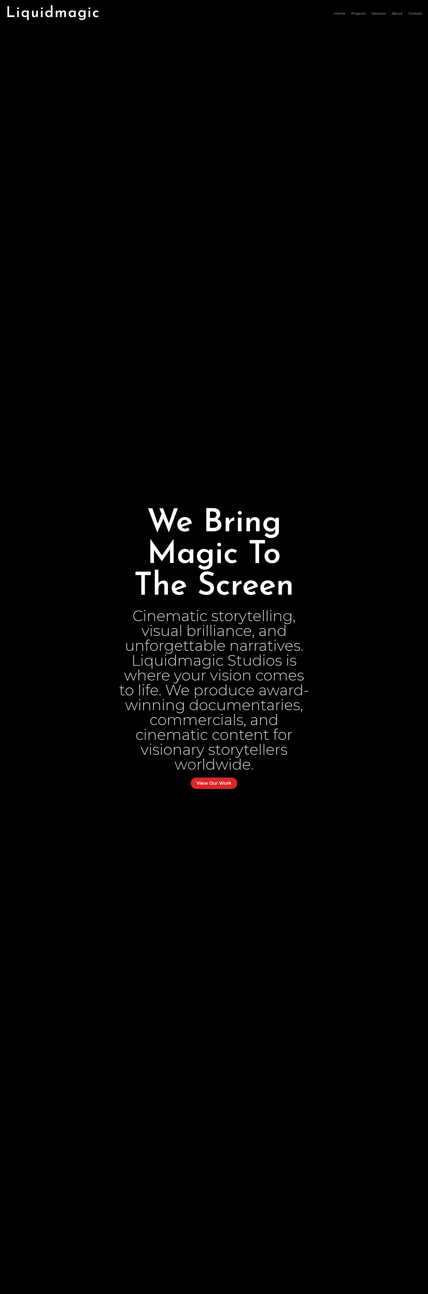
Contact (415, 13)
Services (379, 13)
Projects (358, 13)
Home (339, 13)
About (397, 13)
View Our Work (214, 783)
